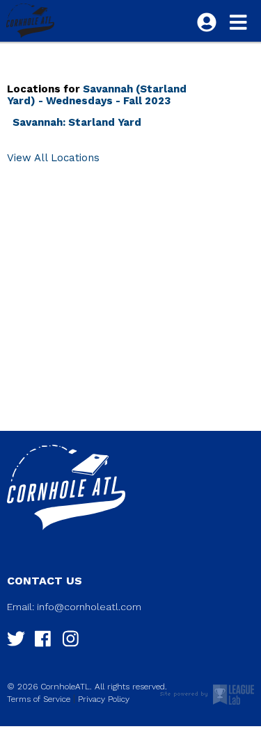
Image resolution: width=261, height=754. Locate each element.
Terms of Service (38, 699)
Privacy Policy (103, 699)
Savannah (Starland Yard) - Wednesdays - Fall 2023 (97, 95)
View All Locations (53, 157)
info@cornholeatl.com (89, 606)
